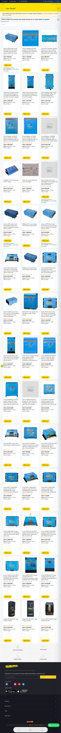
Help (6, 711)
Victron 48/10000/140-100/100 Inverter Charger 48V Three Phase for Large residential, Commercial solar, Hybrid (48, 358)
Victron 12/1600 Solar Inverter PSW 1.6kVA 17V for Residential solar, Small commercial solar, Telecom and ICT (11, 358)
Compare (5, 1)
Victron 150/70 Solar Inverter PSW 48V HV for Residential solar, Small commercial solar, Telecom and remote (10, 270)
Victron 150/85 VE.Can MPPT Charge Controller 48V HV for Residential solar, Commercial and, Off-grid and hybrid (48, 533)
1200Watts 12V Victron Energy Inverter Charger (10, 181)
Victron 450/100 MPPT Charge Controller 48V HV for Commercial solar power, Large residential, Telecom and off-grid (30, 577)
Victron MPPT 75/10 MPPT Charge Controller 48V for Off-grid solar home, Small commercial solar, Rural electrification (30, 446)
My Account (7, 706)
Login (58, 1)
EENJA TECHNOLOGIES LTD (37, 725)
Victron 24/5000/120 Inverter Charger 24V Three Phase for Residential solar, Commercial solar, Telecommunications (29, 402)
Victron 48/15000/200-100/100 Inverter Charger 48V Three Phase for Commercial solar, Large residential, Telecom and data (10, 402)
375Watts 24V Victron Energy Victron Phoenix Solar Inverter (29, 268)
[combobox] (15, 24)
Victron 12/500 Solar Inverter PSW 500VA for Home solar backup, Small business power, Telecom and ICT (11, 226)
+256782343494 (23, 1)
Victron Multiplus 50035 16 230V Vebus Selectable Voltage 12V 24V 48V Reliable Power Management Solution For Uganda (49, 95)
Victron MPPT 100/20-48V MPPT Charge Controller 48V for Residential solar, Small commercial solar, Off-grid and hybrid (49, 446)
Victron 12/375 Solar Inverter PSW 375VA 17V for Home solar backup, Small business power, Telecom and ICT (49, 226)
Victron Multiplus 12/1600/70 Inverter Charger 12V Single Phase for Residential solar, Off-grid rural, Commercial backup (11, 138)
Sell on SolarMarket (49, 1)
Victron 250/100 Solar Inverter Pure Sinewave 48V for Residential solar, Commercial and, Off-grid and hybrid (48, 270)
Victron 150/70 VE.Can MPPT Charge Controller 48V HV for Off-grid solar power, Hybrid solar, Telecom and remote (30, 533)
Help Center (13, 1)
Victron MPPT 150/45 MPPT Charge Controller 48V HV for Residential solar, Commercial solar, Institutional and (29, 490)
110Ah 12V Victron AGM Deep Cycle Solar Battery (29, 181)
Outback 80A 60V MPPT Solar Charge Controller (29, 619)
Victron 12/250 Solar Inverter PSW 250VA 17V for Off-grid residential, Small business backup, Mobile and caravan (10, 51)
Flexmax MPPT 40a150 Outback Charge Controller (49, 619)
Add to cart (7, 65)
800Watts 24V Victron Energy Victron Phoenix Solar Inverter (29, 224)
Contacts (7, 701)
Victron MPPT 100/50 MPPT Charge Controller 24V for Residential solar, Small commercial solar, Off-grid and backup (48, 490)
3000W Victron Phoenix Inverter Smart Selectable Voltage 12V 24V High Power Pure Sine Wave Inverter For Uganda (30, 95)
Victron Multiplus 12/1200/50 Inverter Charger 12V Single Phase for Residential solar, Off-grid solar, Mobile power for (30, 138)
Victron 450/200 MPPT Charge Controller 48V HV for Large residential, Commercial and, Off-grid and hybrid (49, 577)
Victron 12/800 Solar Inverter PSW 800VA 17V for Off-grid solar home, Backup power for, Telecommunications (49, 182)
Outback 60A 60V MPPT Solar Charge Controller (10, 619)
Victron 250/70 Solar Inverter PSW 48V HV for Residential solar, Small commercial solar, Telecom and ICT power (48, 314)
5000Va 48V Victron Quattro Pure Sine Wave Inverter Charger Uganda (30, 313)
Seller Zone (7, 715)
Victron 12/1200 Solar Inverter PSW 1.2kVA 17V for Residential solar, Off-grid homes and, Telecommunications (11, 314)
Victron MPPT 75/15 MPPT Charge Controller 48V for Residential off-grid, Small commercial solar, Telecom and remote (48, 402)
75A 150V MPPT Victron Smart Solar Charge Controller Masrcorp (11, 444)
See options (6, 70)
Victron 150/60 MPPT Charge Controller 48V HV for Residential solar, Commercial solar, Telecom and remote (11, 533)
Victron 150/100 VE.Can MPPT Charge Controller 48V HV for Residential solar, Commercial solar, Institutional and (11, 577)
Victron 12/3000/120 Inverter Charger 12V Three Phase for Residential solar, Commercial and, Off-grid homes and (29, 51)
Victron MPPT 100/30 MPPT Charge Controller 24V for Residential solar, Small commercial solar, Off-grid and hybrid (10, 490)
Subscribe (48, 677)
